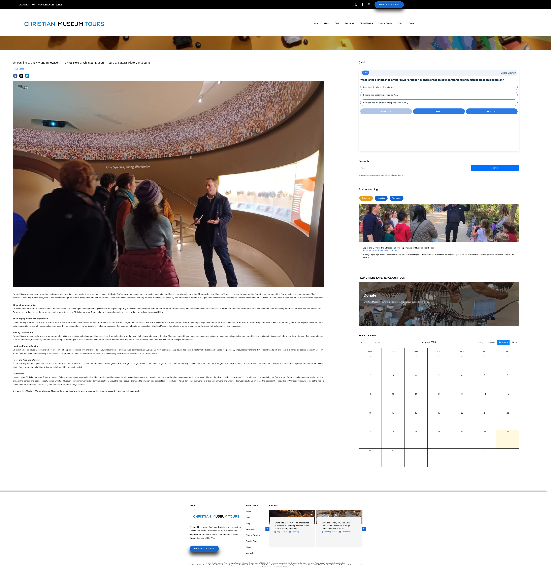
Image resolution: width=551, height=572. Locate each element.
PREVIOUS (386, 111)
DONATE (370, 310)
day (481, 342)
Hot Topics (393, 250)
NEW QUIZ (492, 111)
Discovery (366, 198)
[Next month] (369, 342)
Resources (349, 23)
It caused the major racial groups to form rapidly (385, 102)
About (326, 23)
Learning (381, 198)
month (505, 342)
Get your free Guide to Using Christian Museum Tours (39, 391)
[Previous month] (362, 342)
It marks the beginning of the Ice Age (380, 95)
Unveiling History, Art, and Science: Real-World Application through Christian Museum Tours (337, 525)
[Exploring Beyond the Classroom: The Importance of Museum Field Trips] (439, 223)
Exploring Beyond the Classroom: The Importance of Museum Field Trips (398, 248)
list (516, 342)
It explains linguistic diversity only (378, 87)
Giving (400, 23)
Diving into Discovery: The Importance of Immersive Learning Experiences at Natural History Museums (291, 525)
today (377, 342)
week (492, 342)
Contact (412, 23)
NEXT (439, 111)
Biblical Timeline (366, 23)
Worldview (396, 198)
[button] (15, 76)
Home (315, 23)
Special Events (385, 23)
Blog (337, 23)
